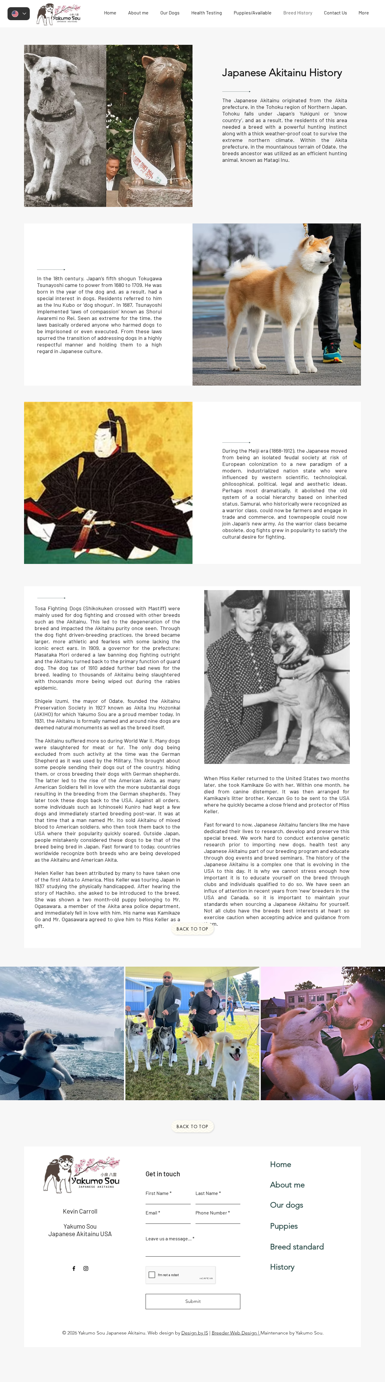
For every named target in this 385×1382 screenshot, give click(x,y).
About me (287, 1185)
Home (280, 1164)
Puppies (284, 1226)
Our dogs (286, 1205)
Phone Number (211, 1212)
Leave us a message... (169, 1238)
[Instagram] (86, 1268)
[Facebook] (74, 1268)
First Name (157, 1193)
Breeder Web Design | (236, 1333)
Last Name (207, 1193)
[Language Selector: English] (19, 13)
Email (151, 1212)
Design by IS (194, 1333)
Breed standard (297, 1246)
